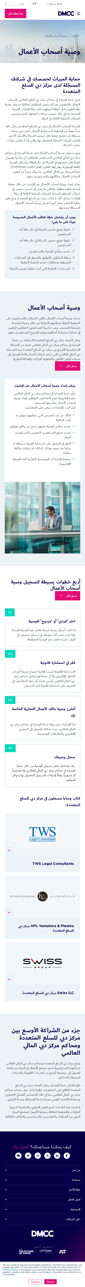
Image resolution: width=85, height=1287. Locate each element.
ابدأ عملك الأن (15, 13)
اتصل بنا (22, 1146)
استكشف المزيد (42, 1246)
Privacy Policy (10, 1269)
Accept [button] (50, 1281)
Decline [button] (35, 1281)
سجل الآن (71, 366)
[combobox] (15, 3)
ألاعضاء (75, 35)
